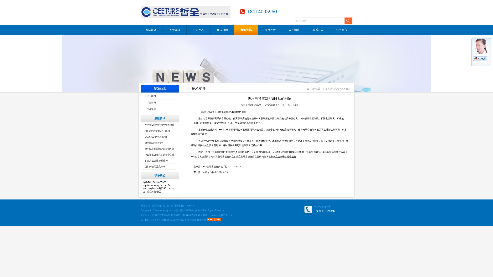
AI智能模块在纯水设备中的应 (159, 154)
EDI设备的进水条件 (155, 142)
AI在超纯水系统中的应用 (157, 130)
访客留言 (341, 29)
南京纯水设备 (255, 104)
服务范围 (222, 29)
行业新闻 (151, 102)
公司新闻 (151, 95)
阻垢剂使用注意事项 (155, 166)
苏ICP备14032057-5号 (152, 220)
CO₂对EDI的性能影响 (156, 136)
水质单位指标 (210, 172)
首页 (324, 88)
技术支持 (151, 109)
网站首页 (150, 29)
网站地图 (178, 205)
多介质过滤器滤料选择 (156, 160)
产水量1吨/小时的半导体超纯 (159, 124)
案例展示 (270, 29)
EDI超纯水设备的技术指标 (216, 166)
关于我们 (156, 205)
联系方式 (318, 29)
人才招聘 (294, 29)
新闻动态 (334, 88)
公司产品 (198, 29)
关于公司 (174, 29)
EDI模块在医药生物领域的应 (159, 148)
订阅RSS (189, 205)
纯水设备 (191, 220)
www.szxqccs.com (166, 210)
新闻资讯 (246, 29)
